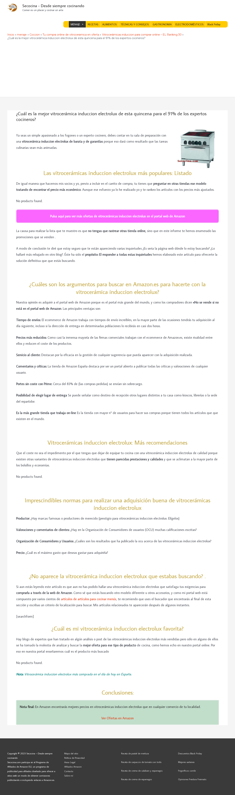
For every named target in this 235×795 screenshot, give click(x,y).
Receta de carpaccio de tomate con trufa (141, 762)
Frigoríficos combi (187, 770)
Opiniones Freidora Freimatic (192, 779)
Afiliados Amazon (73, 766)
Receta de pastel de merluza (135, 753)
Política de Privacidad (74, 757)
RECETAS (93, 24)
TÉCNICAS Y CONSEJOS (135, 24)
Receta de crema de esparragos (136, 779)
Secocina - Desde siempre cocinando (53, 5)
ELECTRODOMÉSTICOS (190, 24)
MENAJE (75, 24)
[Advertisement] (117, 69)
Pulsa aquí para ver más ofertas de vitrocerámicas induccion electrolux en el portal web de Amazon (117, 216)
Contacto (68, 771)
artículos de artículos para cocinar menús (88, 599)
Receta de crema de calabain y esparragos (141, 770)
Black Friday (213, 24)
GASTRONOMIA (162, 24)
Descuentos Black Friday (190, 753)
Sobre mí (68, 775)
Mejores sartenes (186, 762)
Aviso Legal (69, 762)
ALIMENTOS (109, 24)
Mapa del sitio (71, 753)
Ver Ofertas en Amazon (117, 718)
